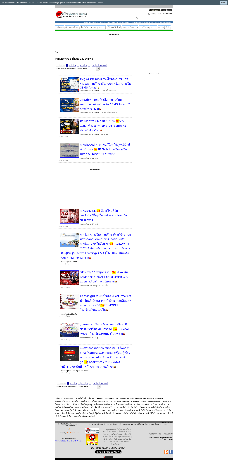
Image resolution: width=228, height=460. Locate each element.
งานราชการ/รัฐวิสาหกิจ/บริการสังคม (128, 413)
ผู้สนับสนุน (100, 413)
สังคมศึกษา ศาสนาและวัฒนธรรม (79, 407)
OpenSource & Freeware (152, 398)
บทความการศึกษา (164, 413)
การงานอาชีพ (120, 407)
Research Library (138, 401)
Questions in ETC (155, 401)
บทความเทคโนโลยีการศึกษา (82, 398)
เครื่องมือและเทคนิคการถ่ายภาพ (104, 401)
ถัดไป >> (103, 65)
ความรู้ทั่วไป (70, 410)
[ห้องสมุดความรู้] (97, 28)
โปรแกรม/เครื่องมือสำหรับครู (81, 413)
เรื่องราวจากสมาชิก (147, 407)
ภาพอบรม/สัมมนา (154, 410)
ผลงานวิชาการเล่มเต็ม (87, 410)
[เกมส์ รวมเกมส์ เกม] (153, 28)
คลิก (86, 90)
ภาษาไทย (153, 404)
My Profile (132, 407)
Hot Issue (125, 401)
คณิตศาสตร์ (99, 404)
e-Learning (113, 398)
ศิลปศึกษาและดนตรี (103, 407)
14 (93, 65)
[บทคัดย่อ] (144, 28)
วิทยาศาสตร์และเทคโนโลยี (118, 404)
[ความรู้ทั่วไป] (164, 28)
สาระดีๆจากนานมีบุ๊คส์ (134, 410)
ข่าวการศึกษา (72, 404)
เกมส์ (109, 413)
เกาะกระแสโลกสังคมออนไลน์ (82, 416)
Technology (101, 398)
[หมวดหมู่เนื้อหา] (114, 28)
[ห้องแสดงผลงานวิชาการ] (130, 28)
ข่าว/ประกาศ (61, 398)
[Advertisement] (98, 42)
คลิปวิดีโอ (150, 413)
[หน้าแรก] (59, 28)
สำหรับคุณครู (86, 404)
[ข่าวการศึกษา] (72, 28)
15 (97, 65)
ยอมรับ (223, 3)
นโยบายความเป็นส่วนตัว (94, 3)
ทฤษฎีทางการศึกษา (80, 401)
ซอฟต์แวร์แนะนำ (62, 401)
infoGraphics (61, 416)
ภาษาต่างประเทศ (139, 404)
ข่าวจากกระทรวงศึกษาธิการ (111, 410)
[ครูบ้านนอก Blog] (84, 28)
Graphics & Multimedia (129, 398)
